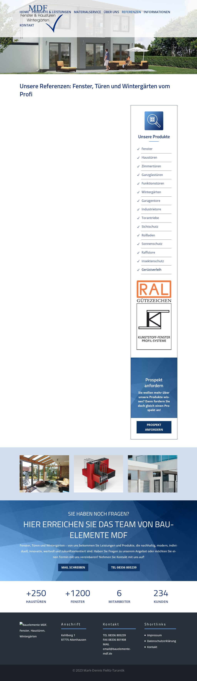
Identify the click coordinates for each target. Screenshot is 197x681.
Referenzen (131, 12)
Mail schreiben (73, 567)
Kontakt (27, 25)
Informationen (157, 12)
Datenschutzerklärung (161, 641)
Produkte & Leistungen (51, 12)
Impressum (154, 635)
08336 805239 (117, 635)
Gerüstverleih (151, 269)
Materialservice (87, 12)
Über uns (111, 12)
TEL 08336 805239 (124, 567)
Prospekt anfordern (154, 427)
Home (24, 12)
